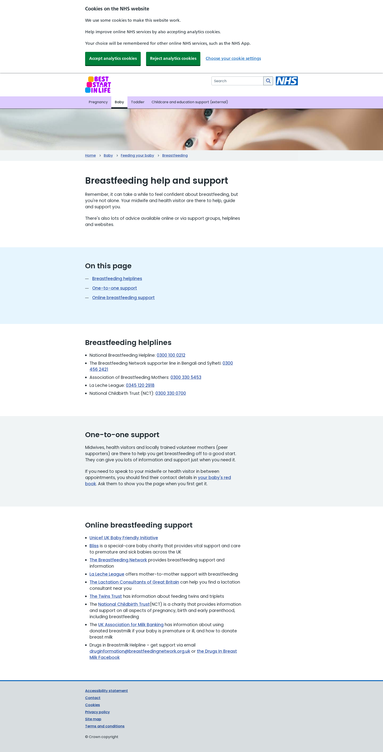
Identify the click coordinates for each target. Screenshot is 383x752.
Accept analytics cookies (113, 58)
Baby (108, 155)
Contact (92, 697)
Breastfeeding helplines (117, 279)
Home (90, 155)
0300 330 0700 (170, 393)
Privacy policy (97, 712)
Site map (93, 719)
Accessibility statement (106, 690)
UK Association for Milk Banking (131, 625)
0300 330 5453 (185, 377)
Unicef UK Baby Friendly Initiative (124, 538)
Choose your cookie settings (233, 58)
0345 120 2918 (140, 385)
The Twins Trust (106, 596)
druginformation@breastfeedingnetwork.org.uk (140, 651)
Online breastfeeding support (123, 298)
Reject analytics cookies (173, 58)
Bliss (94, 546)
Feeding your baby (137, 155)
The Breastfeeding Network (118, 560)
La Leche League (107, 574)
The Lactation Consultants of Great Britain (134, 582)
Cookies (92, 704)
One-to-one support (114, 288)
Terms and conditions (105, 726)
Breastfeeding (175, 155)
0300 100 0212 (171, 355)
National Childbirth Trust (124, 604)
